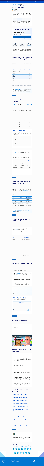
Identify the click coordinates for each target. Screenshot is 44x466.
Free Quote (14, 429)
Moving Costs (14, 1)
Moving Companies (4, 460)
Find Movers (8, 1)
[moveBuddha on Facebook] (36, 459)
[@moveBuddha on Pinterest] (41, 459)
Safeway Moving (16, 191)
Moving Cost (14, 4)
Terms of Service (13, 460)
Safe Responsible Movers (25, 190)
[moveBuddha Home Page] (3, 1)
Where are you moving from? (19, 32)
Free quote (14, 177)
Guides (29, 1)
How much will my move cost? (22, 29)
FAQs (2, 463)
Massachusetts (18, 4)
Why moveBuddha (33, 1)
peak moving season (17, 273)
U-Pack (31, 104)
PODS (28, 104)
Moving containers (15, 152)
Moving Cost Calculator (4, 459)
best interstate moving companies (18, 210)
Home (12, 4)
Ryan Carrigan (15, 9)
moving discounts (21, 298)
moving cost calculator (20, 292)
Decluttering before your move (18, 89)
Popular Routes (19, 1)
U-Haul (16, 104)
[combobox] (22, 34)
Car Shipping (24, 1)
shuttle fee (17, 229)
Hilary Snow (18, 10)
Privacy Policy (13, 459)
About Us (3, 462)
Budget (14, 104)
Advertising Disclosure (22, 0)
